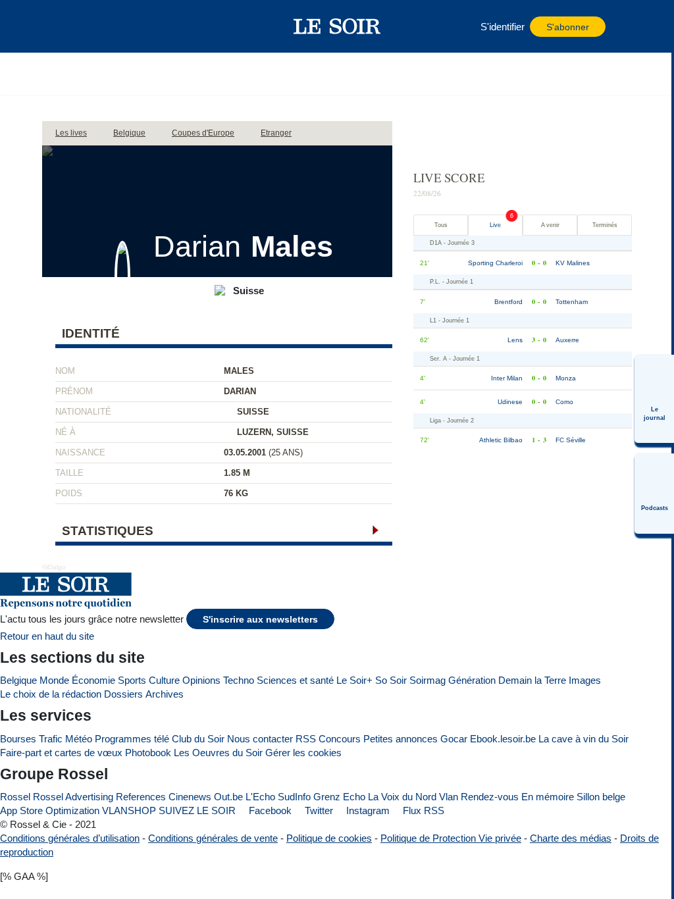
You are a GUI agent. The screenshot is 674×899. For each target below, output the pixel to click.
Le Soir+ (354, 680)
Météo (78, 738)
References (141, 796)
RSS (306, 738)
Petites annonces (400, 738)
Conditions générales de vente (213, 838)
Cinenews (189, 796)
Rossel (15, 796)
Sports (132, 680)
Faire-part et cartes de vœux (61, 752)
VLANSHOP (129, 810)
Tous (441, 225)
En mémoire (547, 796)
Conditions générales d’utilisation (70, 838)
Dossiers (123, 694)
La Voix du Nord (402, 796)
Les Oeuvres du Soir (218, 752)
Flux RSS (422, 810)
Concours (340, 738)
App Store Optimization (49, 810)
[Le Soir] (337, 26)
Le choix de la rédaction (50, 694)
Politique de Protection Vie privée (450, 838)
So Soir (391, 680)
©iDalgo (54, 567)
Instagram (367, 810)
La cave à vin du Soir (583, 738)
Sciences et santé (295, 680)
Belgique (18, 680)
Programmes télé (132, 738)
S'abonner (567, 27)
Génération (472, 680)
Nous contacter (260, 738)
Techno (238, 680)
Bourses (18, 738)
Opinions (201, 680)
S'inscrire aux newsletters (260, 620)
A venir (550, 225)
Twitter (317, 810)
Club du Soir (198, 738)
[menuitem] (654, 399)
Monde (54, 680)
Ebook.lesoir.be (503, 738)
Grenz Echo (339, 796)
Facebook (269, 810)
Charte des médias (570, 838)
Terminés (604, 225)
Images (585, 680)
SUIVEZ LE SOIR (197, 810)
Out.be (228, 796)
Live (495, 225)
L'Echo (260, 796)
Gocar (453, 738)
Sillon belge (601, 796)
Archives (164, 694)
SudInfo (294, 796)
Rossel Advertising (73, 796)
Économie (93, 680)
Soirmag (427, 680)
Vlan (448, 796)
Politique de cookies (329, 838)
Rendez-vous (490, 796)
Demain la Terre (532, 680)
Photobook (148, 752)
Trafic (51, 738)
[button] (84, 26)
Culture (164, 680)
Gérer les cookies (303, 752)
